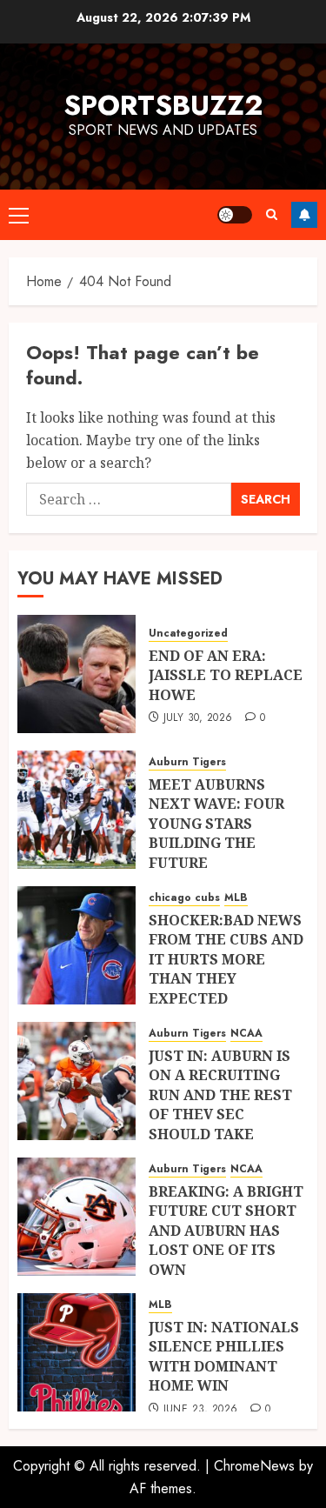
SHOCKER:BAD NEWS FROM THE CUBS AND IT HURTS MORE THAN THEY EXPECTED (226, 959)
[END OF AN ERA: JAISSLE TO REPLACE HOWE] (76, 674)
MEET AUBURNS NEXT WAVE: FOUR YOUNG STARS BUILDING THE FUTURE (216, 823)
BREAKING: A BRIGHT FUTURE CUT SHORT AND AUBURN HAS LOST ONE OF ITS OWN (226, 1230)
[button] (19, 215)
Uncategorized (188, 633)
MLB (236, 898)
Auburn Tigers (187, 762)
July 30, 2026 (198, 718)
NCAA (246, 1033)
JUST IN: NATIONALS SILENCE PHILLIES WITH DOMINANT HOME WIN (224, 1356)
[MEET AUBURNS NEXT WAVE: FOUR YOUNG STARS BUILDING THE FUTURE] (76, 810)
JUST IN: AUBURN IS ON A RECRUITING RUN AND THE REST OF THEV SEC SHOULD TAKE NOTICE (220, 1104)
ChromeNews (254, 1466)
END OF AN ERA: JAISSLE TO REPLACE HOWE (226, 675)
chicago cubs (184, 898)
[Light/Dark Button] (234, 215)
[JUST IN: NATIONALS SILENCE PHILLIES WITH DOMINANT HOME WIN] (76, 1352)
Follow (304, 215)
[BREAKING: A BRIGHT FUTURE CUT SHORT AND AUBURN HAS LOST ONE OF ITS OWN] (76, 1217)
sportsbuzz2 (163, 105)
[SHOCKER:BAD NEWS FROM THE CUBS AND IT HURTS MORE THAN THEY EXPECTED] (76, 945)
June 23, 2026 (200, 1410)
